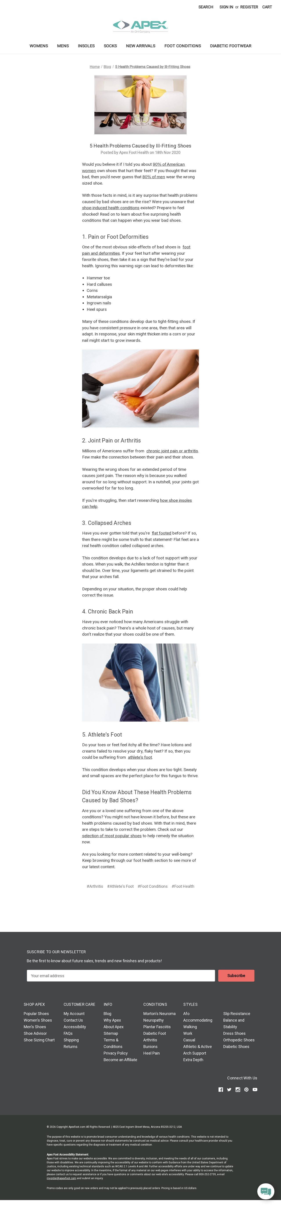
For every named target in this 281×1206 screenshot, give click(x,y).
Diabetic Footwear (230, 45)
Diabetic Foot (154, 1033)
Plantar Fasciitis (157, 1026)
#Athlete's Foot (120, 886)
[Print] (140, 902)
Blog (107, 1013)
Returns (70, 1046)
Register (249, 7)
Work (187, 1033)
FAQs (68, 1033)
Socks (110, 45)
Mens (63, 45)
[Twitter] (148, 902)
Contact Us (73, 1020)
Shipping (71, 1040)
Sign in (226, 7)
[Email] (132, 902)
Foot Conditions (182, 45)
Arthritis (150, 1040)
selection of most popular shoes (112, 835)
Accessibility (75, 1026)
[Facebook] (123, 902)
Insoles (86, 45)
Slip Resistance (236, 1013)
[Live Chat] (266, 1191)
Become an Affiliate (120, 1059)
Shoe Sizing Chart (39, 1040)
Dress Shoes (234, 1033)
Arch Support (194, 1053)
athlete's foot (140, 757)
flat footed (161, 533)
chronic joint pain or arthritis (172, 450)
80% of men (153, 177)
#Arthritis (95, 886)
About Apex (114, 1026)
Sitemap (111, 1033)
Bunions (150, 1046)
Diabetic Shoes (236, 1046)
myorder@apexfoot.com (61, 1178)
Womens (39, 45)
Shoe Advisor (35, 1033)
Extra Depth (193, 1059)
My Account (74, 1013)
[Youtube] (255, 1089)
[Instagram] (238, 1089)
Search (205, 7)
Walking (190, 1026)
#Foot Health (183, 886)
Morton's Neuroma (159, 1013)
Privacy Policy (116, 1053)
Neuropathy (153, 1020)
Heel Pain (151, 1053)
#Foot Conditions (153, 886)
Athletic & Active (197, 1046)
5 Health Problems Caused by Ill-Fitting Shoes (140, 146)
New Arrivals (140, 45)
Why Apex (112, 1020)
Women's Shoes (38, 1020)
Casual (189, 1040)
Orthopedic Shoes (239, 1040)
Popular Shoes (36, 1013)
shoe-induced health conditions (110, 207)
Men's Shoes (35, 1026)
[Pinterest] (157, 902)
